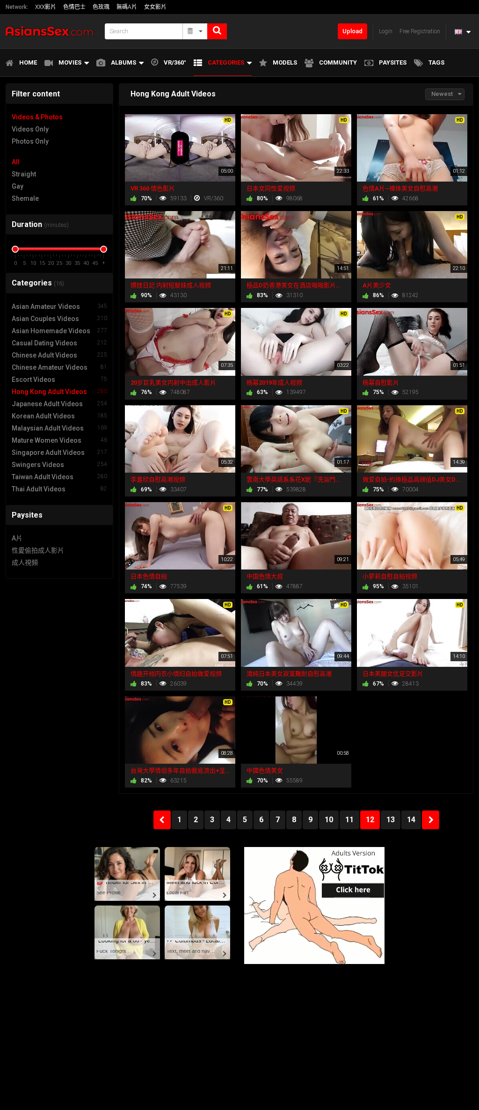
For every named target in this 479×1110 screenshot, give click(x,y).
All (16, 162)
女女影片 (155, 7)
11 (349, 819)
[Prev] (162, 820)
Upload (352, 31)
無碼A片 (126, 7)
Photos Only (30, 141)
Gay (17, 186)
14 (411, 819)
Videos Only (30, 129)
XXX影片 (45, 7)
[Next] (430, 820)
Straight (24, 174)
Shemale (25, 198)
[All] (195, 31)
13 (390, 819)
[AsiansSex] (52, 31)
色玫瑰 (101, 7)
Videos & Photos (37, 117)
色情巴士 (74, 7)
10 (329, 819)
